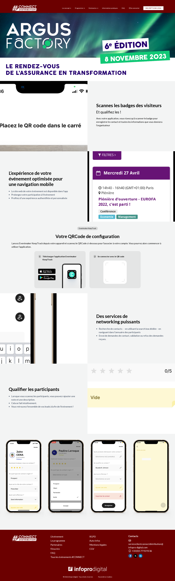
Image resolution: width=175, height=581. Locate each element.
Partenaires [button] (93, 8)
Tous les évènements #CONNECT (67, 557)
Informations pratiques (110, 8)
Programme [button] (79, 8)
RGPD (92, 536)
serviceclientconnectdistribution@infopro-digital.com (145, 546)
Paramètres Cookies (105, 577)
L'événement (56, 536)
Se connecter (135, 8)
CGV (91, 548)
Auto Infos (94, 540)
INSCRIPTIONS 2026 (153, 8)
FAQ (123, 8)
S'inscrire (55, 548)
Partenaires (56, 544)
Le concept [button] (66, 8)
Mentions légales (98, 544)
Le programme (57, 540)
